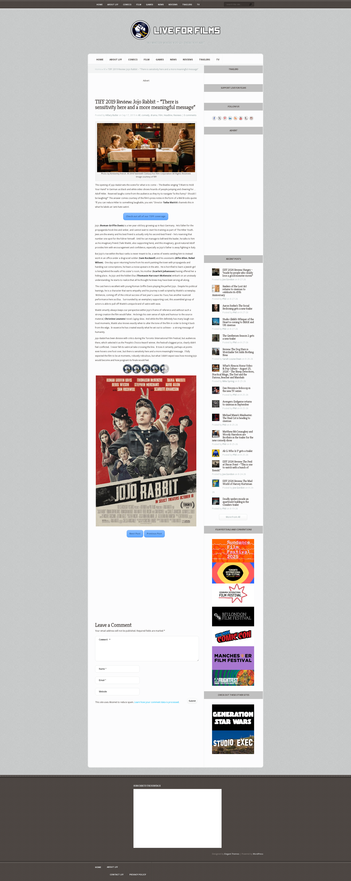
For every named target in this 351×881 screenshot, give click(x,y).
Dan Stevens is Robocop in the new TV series (236, 389)
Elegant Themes (231, 854)
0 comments (190, 115)
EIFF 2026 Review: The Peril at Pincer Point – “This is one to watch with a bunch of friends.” (232, 466)
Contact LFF (117, 874)
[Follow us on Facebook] (214, 118)
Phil (224, 299)
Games (149, 4)
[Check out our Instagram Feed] (251, 118)
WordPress (258, 854)
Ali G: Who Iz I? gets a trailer (237, 451)
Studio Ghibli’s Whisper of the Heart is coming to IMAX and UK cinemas (238, 322)
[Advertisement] (146, 88)
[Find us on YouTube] (241, 118)
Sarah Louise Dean (231, 359)
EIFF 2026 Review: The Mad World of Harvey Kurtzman (237, 482)
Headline (168, 115)
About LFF (112, 4)
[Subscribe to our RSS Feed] (235, 118)
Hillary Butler (111, 115)
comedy (145, 115)
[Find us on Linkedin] (230, 118)
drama (154, 115)
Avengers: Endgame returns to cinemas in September (237, 403)
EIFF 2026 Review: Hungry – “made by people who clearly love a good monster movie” (237, 273)
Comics (127, 4)
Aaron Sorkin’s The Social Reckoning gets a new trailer (237, 307)
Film (138, 4)
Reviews (173, 4)
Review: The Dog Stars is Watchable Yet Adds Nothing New (238, 352)
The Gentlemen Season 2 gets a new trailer (238, 337)
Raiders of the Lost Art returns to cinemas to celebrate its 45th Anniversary (229, 290)
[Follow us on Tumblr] (246, 118)
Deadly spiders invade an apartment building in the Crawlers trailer (235, 502)
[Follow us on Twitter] (219, 118)
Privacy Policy (137, 874)
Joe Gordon (228, 279)
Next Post (134, 533)
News (161, 4)
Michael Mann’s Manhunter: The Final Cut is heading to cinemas (237, 418)
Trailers (187, 4)
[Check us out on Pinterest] (225, 118)
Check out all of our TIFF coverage (145, 216)
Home (100, 4)
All (104, 69)
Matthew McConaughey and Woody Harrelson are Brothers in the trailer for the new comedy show (232, 436)
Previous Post (154, 533)
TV (198, 4)
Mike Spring (228, 381)
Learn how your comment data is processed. (156, 702)
